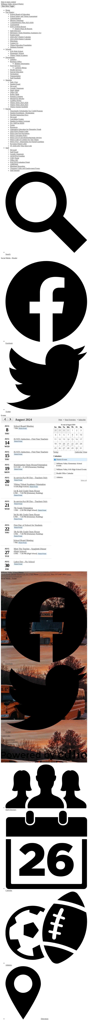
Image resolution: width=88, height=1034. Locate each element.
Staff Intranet (14, 170)
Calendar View (81, 452)
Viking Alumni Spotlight (19, 107)
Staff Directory (15, 31)
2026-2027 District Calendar (20, 37)
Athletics (13, 59)
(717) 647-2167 (45, 574)
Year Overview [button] (70, 420)
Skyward (13, 86)
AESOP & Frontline (17, 156)
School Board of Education (20, 14)
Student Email (15, 84)
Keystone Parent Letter (18, 144)
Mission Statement (16, 20)
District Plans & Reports (23, 29)
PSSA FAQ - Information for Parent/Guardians (27, 142)
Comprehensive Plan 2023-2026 (21, 23)
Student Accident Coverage (20, 121)
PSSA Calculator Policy (18, 135)
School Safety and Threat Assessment (23, 16)
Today (55, 452)
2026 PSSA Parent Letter (19, 131)
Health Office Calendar (64, 473)
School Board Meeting (24, 426)
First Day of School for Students (28, 525)
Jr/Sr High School (16, 51)
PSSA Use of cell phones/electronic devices (26, 138)
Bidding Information (22, 64)
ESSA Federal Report (18, 27)
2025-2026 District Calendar (20, 39)
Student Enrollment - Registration (22, 113)
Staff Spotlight (15, 78)
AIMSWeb (14, 164)
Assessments (14, 25)
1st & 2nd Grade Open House (27, 491)
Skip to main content (8, 2)
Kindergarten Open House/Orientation (30, 465)
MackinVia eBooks (17, 99)
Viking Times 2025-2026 (19, 103)
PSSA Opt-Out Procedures (19, 133)
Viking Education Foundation (21, 45)
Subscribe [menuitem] (82, 420)
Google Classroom (17, 88)
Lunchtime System (17, 119)
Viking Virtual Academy (19, 55)
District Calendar (12, 742)
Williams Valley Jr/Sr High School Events (71, 469)
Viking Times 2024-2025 (19, 105)
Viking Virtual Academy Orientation (30, 484)
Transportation (15, 76)
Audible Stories (15, 101)
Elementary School (17, 53)
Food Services (15, 66)
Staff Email (14, 152)
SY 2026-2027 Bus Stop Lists (21, 146)
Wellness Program (16, 47)
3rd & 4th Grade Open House (27, 514)
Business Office (16, 62)
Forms (12, 125)
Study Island (14, 90)
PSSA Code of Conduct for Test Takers (24, 140)
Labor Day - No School (24, 561)
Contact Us (14, 43)
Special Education (16, 72)
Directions (14, 41)
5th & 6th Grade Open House (27, 531)
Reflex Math (14, 94)
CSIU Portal (14, 158)
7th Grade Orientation (23, 508)
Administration (15, 18)
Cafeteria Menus (21, 68)
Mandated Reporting (17, 166)
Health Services (15, 70)
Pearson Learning (16, 96)
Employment (14, 35)
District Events (61, 460)
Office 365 (14, 92)
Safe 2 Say (14, 82)
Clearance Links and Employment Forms (25, 168)
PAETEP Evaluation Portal (20, 162)
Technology (14, 74)
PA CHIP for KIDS (17, 123)
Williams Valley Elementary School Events (69, 465)
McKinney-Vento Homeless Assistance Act (25, 33)
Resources (14, 127)
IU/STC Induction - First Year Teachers (31, 439)
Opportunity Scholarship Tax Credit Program (26, 111)
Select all (84, 480)
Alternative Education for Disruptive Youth (25, 129)
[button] (10, 12)
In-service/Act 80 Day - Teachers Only (30, 477)
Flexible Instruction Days (19, 115)
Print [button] (60, 420)
